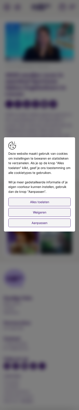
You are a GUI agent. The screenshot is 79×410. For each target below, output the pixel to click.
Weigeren (39, 212)
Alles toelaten (39, 202)
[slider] (39, 47)
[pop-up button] (59, 54)
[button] (40, 43)
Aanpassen (39, 223)
